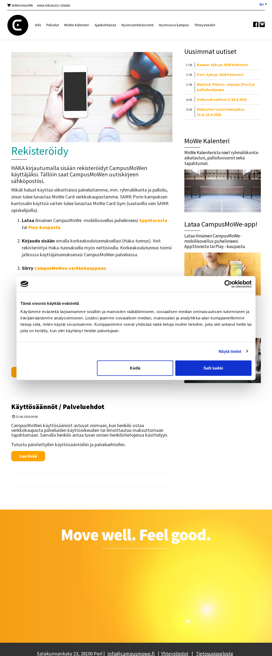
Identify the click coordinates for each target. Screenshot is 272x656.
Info (38, 25)
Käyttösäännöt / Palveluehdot (57, 406)
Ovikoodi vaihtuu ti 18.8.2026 (221, 99)
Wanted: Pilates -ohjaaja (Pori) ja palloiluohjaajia (226, 87)
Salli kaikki (213, 368)
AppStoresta (153, 220)
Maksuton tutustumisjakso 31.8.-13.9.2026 (221, 112)
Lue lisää (28, 456)
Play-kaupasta (44, 227)
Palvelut (52, 25)
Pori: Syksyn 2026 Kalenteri (220, 74)
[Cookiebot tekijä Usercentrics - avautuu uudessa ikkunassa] (228, 284)
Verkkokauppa (22, 5)
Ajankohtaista (105, 25)
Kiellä (135, 368)
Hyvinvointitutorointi (137, 25)
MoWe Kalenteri (76, 25)
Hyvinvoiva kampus (174, 25)
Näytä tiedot (230, 351)
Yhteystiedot (204, 25)
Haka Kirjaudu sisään (53, 5)
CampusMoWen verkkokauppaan (70, 268)
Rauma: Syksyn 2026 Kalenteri (222, 64)
